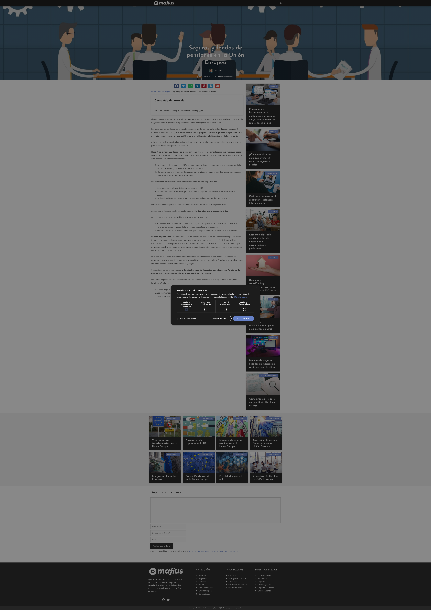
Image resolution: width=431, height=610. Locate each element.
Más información (240, 297)
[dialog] (215, 305)
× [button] (257, 287)
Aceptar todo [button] (243, 318)
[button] (186, 318)
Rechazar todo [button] (220, 318)
